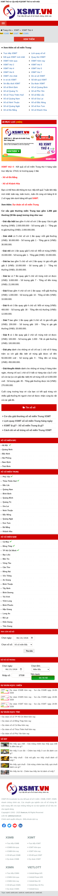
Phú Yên (6, 477)
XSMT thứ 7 (36, 72)
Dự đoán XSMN (13, 889)
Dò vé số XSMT (38, 76)
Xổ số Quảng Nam (11, 98)
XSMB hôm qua (13, 847)
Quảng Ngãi (8, 519)
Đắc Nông (7, 515)
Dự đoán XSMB (13, 859)
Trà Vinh (6, 597)
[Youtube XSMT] (14, 828)
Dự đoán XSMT (38, 83)
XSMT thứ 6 (8, 72)
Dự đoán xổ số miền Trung (26, 204)
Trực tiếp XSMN (13, 873)
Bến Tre (6, 559)
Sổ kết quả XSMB (13, 855)
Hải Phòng (6, 458)
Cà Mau (6, 542)
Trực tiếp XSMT (10, 53)
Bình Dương (8, 592)
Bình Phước (8, 605)
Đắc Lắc (6, 485)
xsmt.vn (21, 893)
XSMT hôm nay (38, 61)
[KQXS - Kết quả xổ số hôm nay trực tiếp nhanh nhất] (29, 12)
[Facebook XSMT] (3, 828)
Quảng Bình (8, 498)
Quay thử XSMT (38, 57)
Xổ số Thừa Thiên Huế (13, 95)
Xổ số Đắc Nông (38, 102)
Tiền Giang (7, 626)
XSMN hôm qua (13, 877)
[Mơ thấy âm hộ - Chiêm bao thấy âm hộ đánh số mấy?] (5, 772)
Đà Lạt (5, 618)
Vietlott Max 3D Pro (36, 885)
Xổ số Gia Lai (37, 98)
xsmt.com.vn (30, 893)
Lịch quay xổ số (38, 53)
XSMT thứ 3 (36, 64)
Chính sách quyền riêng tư (11, 819)
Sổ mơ (4, 739)
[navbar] (3, 23)
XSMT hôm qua (10, 61)
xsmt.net (38, 893)
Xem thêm (29, 39)
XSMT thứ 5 (36, 68)
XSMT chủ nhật (10, 76)
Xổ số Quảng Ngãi (11, 106)
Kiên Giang (7, 622)
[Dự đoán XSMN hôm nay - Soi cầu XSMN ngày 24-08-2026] (5, 698)
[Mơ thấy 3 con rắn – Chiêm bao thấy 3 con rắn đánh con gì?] (5, 751)
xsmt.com (14, 893)
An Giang (7, 580)
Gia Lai (6, 506)
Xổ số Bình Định (10, 87)
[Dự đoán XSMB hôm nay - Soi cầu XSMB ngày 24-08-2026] (5, 691)
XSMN (25, 33)
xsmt (8, 893)
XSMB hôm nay (13, 851)
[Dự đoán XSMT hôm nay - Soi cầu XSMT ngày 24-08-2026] (5, 705)
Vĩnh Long (7, 601)
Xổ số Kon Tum (38, 106)
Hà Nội (5, 445)
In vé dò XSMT (10, 80)
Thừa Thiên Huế (10, 481)
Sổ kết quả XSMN (14, 885)
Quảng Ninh (7, 449)
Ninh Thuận (8, 510)
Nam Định (6, 462)
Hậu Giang (7, 609)
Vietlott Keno (34, 889)
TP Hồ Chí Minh (9, 550)
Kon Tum (7, 523)
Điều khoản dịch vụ (30, 819)
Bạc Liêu (6, 555)
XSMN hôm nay (13, 881)
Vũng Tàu (7, 563)
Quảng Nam (8, 489)
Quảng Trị (7, 502)
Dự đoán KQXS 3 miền (11, 685)
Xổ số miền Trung (10, 472)
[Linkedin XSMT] (20, 828)
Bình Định (7, 494)
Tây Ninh (6, 588)
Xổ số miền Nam (8, 537)
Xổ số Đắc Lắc (37, 95)
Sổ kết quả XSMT (39, 80)
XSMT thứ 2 (8, 64)
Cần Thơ (6, 567)
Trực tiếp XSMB (13, 843)
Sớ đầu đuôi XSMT (11, 83)
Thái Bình (6, 466)
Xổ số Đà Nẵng (10, 110)
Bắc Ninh (6, 454)
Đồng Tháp (7, 546)
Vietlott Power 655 (36, 877)
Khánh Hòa (7, 531)
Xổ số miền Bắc (8, 440)
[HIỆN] (19, 122)
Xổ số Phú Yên (37, 91)
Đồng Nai (7, 571)
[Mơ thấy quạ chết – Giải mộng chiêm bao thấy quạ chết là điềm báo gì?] (5, 744)
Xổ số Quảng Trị (10, 91)
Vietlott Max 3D (35, 881)
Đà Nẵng (6, 527)
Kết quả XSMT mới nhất (14, 57)
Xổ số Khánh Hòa (39, 110)
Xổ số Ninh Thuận (11, 102)
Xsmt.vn (24, 813)
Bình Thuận (8, 584)
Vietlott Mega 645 (35, 873)
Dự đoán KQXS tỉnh (10, 712)
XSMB (6, 33)
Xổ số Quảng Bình (39, 87)
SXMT (16, 33)
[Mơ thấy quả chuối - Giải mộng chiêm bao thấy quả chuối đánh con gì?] (5, 765)
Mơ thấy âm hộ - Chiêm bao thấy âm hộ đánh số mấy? (32, 771)
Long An (6, 614)
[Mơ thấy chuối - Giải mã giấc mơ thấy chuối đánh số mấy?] (5, 758)
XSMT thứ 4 (8, 68)
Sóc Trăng (7, 576)
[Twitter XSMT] (9, 828)
